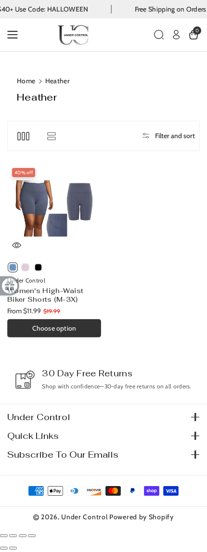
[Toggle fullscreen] (22, 535)
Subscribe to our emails (62, 454)
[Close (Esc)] (4, 535)
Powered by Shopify (141, 517)
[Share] (13, 535)
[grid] (23, 136)
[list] (51, 136)
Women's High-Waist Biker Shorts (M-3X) (45, 295)
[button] (15, 34)
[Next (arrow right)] (13, 548)
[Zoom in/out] (32, 535)
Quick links (33, 435)
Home (26, 81)
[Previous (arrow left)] (4, 548)
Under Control (38, 417)
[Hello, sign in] (176, 34)
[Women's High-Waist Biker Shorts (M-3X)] (54, 210)
